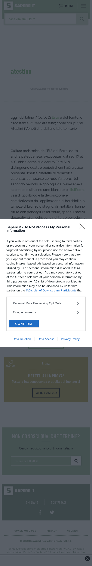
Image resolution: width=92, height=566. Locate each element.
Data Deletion (22, 339)
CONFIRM (23, 323)
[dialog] (46, 283)
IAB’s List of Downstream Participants (51, 290)
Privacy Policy (70, 339)
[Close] (84, 227)
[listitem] (46, 303)
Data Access (46, 339)
